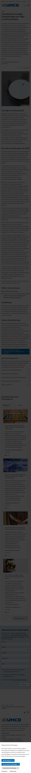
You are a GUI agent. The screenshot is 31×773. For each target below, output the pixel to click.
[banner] (15, 386)
